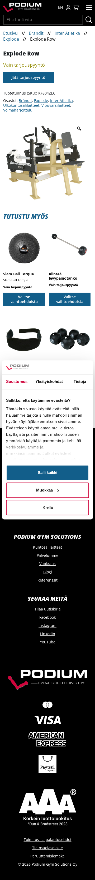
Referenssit (47, 580)
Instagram (47, 625)
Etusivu (10, 33)
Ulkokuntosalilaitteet (21, 105)
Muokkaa (44, 490)
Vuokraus (47, 563)
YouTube (47, 641)
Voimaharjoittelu (17, 110)
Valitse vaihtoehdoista (24, 299)
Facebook (47, 617)
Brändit (36, 33)
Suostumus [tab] (16, 381)
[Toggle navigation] (88, 7)
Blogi (47, 571)
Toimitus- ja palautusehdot (48, 839)
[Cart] (76, 7)
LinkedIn (47, 633)
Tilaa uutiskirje (48, 609)
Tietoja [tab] (80, 381)
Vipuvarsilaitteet (55, 105)
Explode (11, 39)
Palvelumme (47, 555)
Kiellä (47, 507)
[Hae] (89, 19)
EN (60, 7)
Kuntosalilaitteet (47, 547)
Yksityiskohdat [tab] (49, 381)
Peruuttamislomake (47, 855)
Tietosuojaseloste (47, 847)
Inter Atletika (67, 33)
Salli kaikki (47, 473)
